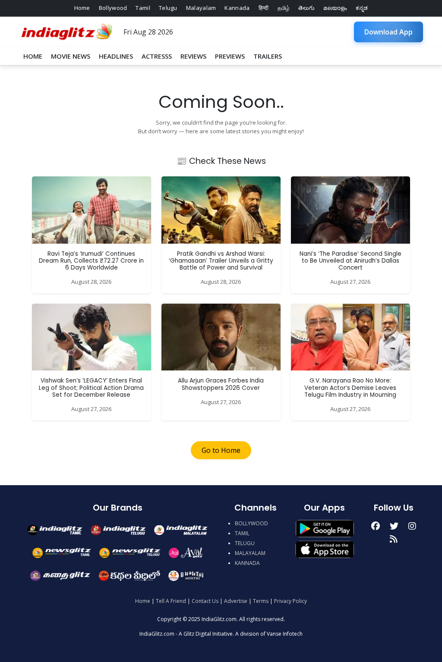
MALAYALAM (250, 553)
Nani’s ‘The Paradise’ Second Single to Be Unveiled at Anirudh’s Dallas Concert (350, 261)
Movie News (70, 56)
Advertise (235, 601)
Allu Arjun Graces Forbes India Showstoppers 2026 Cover (221, 384)
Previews (230, 56)
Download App (388, 32)
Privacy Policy (290, 601)
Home (82, 8)
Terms (260, 601)
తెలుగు (306, 8)
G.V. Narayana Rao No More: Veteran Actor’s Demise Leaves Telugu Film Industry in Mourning (350, 387)
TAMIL (242, 533)
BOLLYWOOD (251, 523)
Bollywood (113, 8)
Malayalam (201, 8)
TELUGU (245, 543)
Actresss (157, 56)
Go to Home (221, 450)
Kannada (236, 8)
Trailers (267, 56)
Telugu (168, 8)
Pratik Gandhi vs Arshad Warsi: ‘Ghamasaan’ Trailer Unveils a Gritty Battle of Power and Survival (221, 261)
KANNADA (247, 563)
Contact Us (205, 601)
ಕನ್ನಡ (362, 8)
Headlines (116, 56)
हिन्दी (264, 8)
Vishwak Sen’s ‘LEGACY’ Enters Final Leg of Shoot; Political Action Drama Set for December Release (91, 387)
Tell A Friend (171, 601)
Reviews (193, 56)
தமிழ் (284, 8)
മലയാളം (335, 8)
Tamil (143, 8)
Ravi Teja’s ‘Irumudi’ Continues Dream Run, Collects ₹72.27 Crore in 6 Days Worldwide (91, 261)
